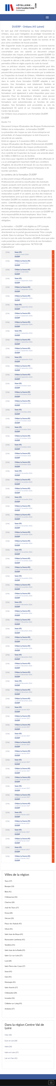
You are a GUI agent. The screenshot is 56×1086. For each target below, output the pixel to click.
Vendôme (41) (10, 945)
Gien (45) (8, 977)
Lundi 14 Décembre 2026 (23, 631)
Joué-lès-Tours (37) (12, 908)
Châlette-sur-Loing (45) (13, 1003)
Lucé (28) (8, 961)
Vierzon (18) (9, 918)
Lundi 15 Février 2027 (22, 850)
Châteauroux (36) (11, 897)
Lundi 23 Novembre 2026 (23, 552)
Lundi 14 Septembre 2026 (24, 307)
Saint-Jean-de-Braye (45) (14, 934)
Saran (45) (8, 972)
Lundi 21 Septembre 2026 (24, 333)
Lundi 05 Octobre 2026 (23, 386)
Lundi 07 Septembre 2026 (24, 281)
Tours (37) (8, 881)
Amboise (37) (9, 1009)
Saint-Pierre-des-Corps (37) (15, 966)
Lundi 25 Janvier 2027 (22, 788)
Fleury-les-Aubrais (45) (13, 924)
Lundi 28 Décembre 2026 (23, 683)
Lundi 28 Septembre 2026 (24, 359)
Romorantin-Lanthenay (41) (15, 940)
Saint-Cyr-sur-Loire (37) (13, 956)
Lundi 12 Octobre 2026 (23, 412)
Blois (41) (8, 892)
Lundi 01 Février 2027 (22, 815)
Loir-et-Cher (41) (11, 1058)
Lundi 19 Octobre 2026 (23, 429)
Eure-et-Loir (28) (11, 1041)
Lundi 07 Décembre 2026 (23, 604)
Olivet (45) (9, 929)
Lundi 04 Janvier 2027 (22, 709)
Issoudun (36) (10, 998)
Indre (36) (8, 1047)
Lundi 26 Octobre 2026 (23, 447)
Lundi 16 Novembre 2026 (23, 526)
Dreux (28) (9, 913)
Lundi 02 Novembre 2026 (23, 473)
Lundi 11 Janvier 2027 (22, 736)
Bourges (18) (9, 886)
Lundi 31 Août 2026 (22, 254)
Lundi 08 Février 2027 (22, 832)
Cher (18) (8, 1035)
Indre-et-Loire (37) (11, 1052)
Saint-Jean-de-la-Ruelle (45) (15, 950)
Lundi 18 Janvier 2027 (22, 762)
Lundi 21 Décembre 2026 (23, 657)
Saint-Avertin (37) (11, 988)
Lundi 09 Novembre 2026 (23, 499)
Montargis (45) (10, 982)
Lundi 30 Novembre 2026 (23, 578)
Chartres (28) (9, 902)
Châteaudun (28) (11, 993)
